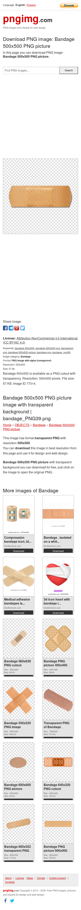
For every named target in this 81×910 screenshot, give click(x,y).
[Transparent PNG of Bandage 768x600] (58, 700)
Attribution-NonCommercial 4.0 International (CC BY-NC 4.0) (40, 340)
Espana (31, 5)
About (8, 878)
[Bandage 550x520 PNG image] (18, 700)
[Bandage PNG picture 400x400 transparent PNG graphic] (58, 638)
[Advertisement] (40, 118)
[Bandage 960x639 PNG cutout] (18, 638)
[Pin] (16, 328)
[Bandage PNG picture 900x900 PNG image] (58, 824)
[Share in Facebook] (5, 328)
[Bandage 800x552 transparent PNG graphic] (18, 824)
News (30, 878)
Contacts (10, 882)
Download (18, 551)
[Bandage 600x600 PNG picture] (18, 762)
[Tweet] (22, 328)
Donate (41, 878)
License (20, 878)
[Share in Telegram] (11, 328)
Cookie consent (57, 878)
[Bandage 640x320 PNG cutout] (58, 762)
